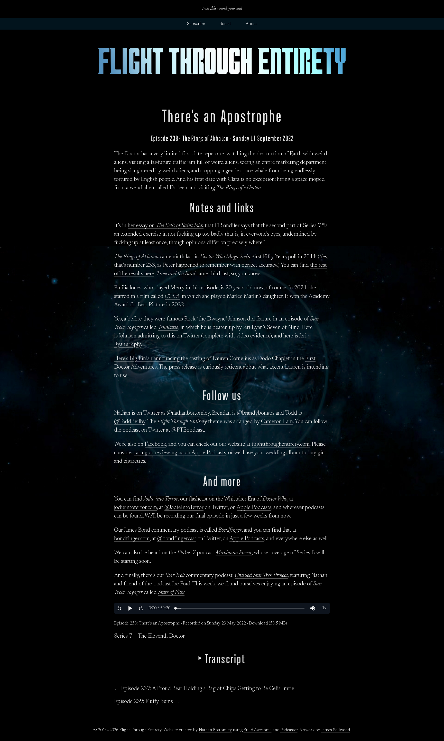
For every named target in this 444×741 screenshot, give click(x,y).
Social (225, 24)
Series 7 (123, 636)
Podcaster (289, 730)
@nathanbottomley (188, 413)
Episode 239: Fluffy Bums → (147, 701)
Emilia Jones (127, 288)
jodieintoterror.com (135, 508)
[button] (119, 608)
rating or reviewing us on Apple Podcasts (180, 453)
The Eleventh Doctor (161, 636)
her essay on (165, 226)
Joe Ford (181, 584)
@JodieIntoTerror (183, 508)
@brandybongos (255, 413)
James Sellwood (335, 730)
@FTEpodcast (187, 430)
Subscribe (196, 24)
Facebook (155, 444)
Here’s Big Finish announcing (147, 359)
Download (258, 623)
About (251, 24)
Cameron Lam (277, 422)
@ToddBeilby (129, 422)
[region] (222, 608)
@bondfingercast (176, 539)
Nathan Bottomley (215, 730)
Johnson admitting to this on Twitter (159, 336)
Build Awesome (258, 730)
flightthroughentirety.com (281, 444)
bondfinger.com (132, 539)
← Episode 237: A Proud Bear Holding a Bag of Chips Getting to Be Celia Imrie (204, 689)
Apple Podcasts (254, 508)
